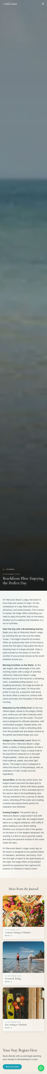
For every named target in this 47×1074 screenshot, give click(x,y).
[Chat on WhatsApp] (41, 1068)
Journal (10, 569)
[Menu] (43, 3)
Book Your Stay (12, 1067)
